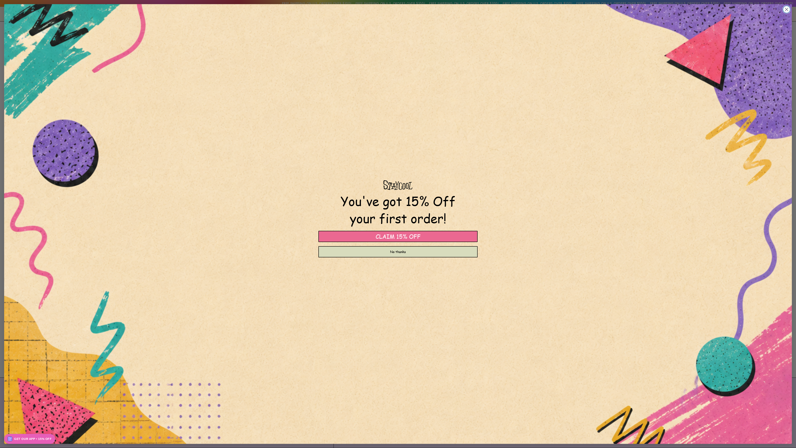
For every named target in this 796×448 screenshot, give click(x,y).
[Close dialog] (786, 9)
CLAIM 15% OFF (398, 236)
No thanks (398, 251)
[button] (29, 439)
